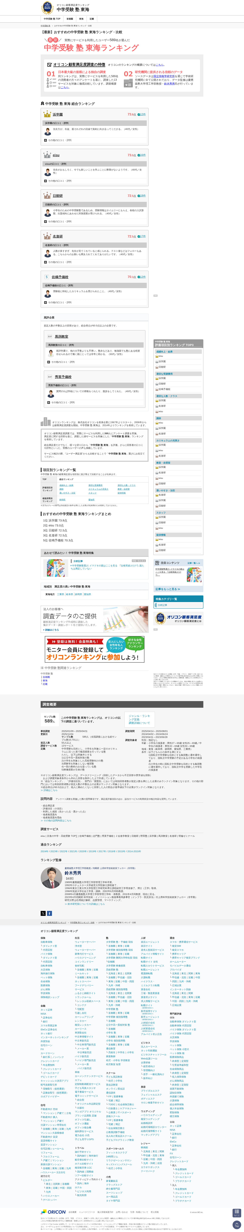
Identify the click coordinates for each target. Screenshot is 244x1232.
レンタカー (80, 1021)
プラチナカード (183, 1181)
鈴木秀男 (169, 83)
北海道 (111, 973)
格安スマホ (178, 950)
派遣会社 (145, 989)
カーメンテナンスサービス (89, 1076)
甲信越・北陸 (125, 977)
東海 (45, 680)
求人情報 (155, 1212)
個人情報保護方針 (105, 1212)
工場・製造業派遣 (150, 993)
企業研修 (145, 1062)
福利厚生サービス (84, 1131)
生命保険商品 (177, 1069)
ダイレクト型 (50, 946)
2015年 (121, 851)
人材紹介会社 (148, 1023)
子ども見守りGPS (84, 1139)
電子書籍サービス (84, 1092)
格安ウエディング (150, 1119)
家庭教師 (110, 1056)
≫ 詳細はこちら (49, 790)
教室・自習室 (124, 489)
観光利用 (81, 1195)
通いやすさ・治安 (67, 493)
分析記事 (78, 561)
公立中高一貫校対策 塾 (118, 1025)
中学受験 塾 (112, 1009)
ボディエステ (148, 1098)
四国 (174, 981)
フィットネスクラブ (116, 1152)
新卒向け (148, 1078)
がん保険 (45, 989)
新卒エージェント (150, 1018)
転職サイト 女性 (149, 961)
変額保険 (174, 1112)
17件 (143, 236)
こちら (160, 64)
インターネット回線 (180, 989)
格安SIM (176, 946)
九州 (68, 1129)
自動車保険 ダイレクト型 (183, 1021)
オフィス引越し (83, 1119)
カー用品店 (112, 1196)
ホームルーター (178, 961)
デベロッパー (50, 1199)
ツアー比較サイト (84, 1175)
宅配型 (80, 1009)
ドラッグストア (114, 1184)
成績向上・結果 (66, 485)
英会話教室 (112, 1084)
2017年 (102, 851)
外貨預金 (45, 1041)
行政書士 (113, 1108)
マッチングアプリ (150, 1134)
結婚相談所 (147, 1123)
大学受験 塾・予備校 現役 (119, 942)
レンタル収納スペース (88, 1001)
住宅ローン (46, 1045)
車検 (77, 1072)
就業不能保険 (177, 1088)
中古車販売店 (82, 1040)
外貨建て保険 (177, 1096)
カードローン (48, 1053)
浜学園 (58, 114)
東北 (48, 1184)
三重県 (60, 594)
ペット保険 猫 (177, 1053)
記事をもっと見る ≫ (168, 589)
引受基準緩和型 (180, 1065)
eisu (56, 155)
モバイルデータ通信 (180, 965)
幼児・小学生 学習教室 (118, 1060)
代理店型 (47, 950)
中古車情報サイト (84, 1036)
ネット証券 (46, 1009)
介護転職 (145, 977)
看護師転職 (147, 973)
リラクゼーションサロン (119, 1160)
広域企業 (176, 985)
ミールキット (82, 973)
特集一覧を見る (138, 561)
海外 (86, 1183)
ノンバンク (58, 1057)
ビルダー (47, 1180)
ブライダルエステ (150, 1090)
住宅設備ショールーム (52, 1148)
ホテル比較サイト (84, 1163)
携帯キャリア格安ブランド (186, 957)
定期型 (184, 1061)
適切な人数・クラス (127, 485)
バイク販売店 (82, 1056)
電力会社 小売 (82, 1135)
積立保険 (174, 1116)
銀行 (45, 1021)
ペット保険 (46, 977)
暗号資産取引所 (49, 1084)
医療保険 (45, 985)
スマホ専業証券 (49, 1025)
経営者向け (149, 1066)
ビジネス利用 (84, 1191)
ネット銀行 (46, 1033)
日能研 (58, 196)
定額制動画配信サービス (87, 1084)
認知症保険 (175, 1092)
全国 (159, 1163)
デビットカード (49, 1076)
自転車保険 (46, 965)
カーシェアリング (84, 1017)
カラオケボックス (150, 1167)
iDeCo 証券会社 (49, 1029)
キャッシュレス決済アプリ (55, 1080)
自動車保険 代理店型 (180, 1025)
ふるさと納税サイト (85, 993)
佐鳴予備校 (60, 277)
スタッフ (92, 493)
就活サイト (147, 946)
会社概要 (73, 1212)
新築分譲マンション (51, 1164)
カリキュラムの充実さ (98, 489)
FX (42, 1049)
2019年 (92, 851)
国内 (79, 1183)
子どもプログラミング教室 (120, 1140)
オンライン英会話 (115, 1088)
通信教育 (110, 1048)
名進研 (58, 236)
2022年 (64, 851)
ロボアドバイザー (50, 1096)
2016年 (112, 851)
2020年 (83, 851)
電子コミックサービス (86, 1096)
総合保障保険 (177, 1104)
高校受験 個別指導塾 (117, 989)
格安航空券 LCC (83, 1167)
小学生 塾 (111, 1032)
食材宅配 (79, 965)
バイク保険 (46, 954)
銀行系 (46, 1057)
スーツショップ (114, 1192)
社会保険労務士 (126, 1104)
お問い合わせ (122, 1212)
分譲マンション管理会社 (53, 1125)
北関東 (56, 1184)
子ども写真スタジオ (85, 1088)
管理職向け (149, 1070)
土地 (68, 1113)
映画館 (144, 1147)
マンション (49, 1113)
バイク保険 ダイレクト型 (183, 1029)
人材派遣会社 (148, 1029)
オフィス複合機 (83, 1127)
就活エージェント (150, 942)
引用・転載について (139, 1212)
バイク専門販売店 (86, 1060)
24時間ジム (112, 1156)
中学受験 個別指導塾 (117, 1017)
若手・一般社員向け (153, 1074)
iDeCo (173, 1141)
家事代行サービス (84, 954)
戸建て (60, 1113)
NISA (43, 1013)
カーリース (80, 1028)
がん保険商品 (177, 1080)
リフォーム (46, 1152)
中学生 (121, 1052)
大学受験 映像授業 (115, 965)
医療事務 (118, 1096)
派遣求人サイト (149, 997)
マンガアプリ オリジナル (88, 1111)
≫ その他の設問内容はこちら (56, 820)
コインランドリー (84, 961)
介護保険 (174, 1100)
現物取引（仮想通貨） (54, 1088)
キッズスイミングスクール (119, 1164)
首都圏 (46, 677)
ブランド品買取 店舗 (85, 1115)
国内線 (80, 1171)
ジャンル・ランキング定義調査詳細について (139, 719)
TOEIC (112, 1104)
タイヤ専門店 (113, 1200)
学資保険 (45, 993)
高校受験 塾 (112, 969)
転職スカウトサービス (152, 965)
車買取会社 (80, 1032)
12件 (143, 114)
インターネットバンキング (55, 1037)
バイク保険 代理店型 (180, 1033)
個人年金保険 (177, 1108)
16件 (143, 155)
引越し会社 (80, 1013)
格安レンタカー (83, 1025)
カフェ (78, 1080)
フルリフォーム (51, 1156)
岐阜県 (69, 594)
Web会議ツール (149, 1058)
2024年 (44, 851)
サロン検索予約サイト (152, 1102)
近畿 (45, 684)
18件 (143, 195)
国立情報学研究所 (164, 76)
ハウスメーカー (51, 1196)
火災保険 (45, 969)
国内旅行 (81, 1155)
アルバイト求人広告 (151, 1034)
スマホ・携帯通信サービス (184, 942)
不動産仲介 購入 (49, 1117)
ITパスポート (124, 1112)
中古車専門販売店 (86, 1044)
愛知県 (91, 500)
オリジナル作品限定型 (88, 1103)
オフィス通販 (82, 1123)
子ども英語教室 (114, 1076)
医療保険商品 (177, 1057)
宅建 (110, 1100)
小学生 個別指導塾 (115, 1040)
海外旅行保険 (48, 973)
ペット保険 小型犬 (179, 1049)
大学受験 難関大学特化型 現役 (122, 957)
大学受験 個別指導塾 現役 (119, 950)
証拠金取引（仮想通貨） (56, 1092)
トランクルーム (83, 997)
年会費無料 (49, 1065)
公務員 (111, 1112)
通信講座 (110, 1092)
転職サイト (147, 957)
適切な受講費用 (95, 485)
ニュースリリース (87, 1212)
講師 (61, 489)
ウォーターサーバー (85, 942)
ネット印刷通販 (149, 1050)
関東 (162, 1151)
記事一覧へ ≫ (194, 563)
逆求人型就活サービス (152, 950)
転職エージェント (150, 969)
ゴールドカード (51, 1073)
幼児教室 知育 (113, 1064)
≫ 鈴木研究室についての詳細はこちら (85, 904)
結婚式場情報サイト (151, 1131)
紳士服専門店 (113, 1188)
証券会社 (47, 1017)
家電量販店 (112, 1181)
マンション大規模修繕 (52, 1132)
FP (109, 1096)
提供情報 (122, 493)
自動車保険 (46, 942)
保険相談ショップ (50, 997)
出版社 (80, 1107)
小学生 (130, 1052)
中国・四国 (66, 1188)
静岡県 (62, 500)
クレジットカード (50, 1061)
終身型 (175, 1061)
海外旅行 (93, 1155)
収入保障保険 (179, 1076)
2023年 (54, 851)
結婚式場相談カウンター (153, 1127)
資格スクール (113, 1116)
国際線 (89, 1171)
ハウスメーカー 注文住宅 (53, 1172)
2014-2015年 (134, 851)
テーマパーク (148, 1171)
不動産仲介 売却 (49, 1109)
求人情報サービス (150, 1001)
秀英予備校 (63, 377)
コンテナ (81, 1005)
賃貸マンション (49, 1144)
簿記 (117, 1100)
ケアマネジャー (128, 1108)
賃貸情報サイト (49, 1140)
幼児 (110, 1080)
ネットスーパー (83, 981)
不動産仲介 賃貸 (49, 1136)
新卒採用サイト (149, 1012)
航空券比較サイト (84, 1159)
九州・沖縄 (114, 985)
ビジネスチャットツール (153, 1054)
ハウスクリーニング (85, 957)
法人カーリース (149, 1046)
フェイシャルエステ (151, 1094)
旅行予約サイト (83, 1152)
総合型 (80, 1099)
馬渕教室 (61, 336)
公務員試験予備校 (115, 1132)
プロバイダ (175, 969)
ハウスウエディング (151, 1115)
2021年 (73, 851)
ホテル (78, 1187)
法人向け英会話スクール (119, 1136)
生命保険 (45, 981)
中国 (197, 977)
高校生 (111, 1052)
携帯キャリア (179, 954)
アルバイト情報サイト (152, 954)
